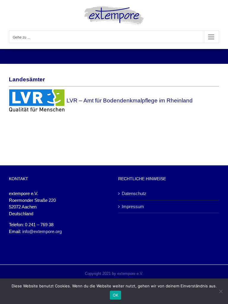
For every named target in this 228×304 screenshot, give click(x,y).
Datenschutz (134, 193)
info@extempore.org (42, 231)
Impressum (133, 206)
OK (115, 295)
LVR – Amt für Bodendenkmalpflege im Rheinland (129, 100)
